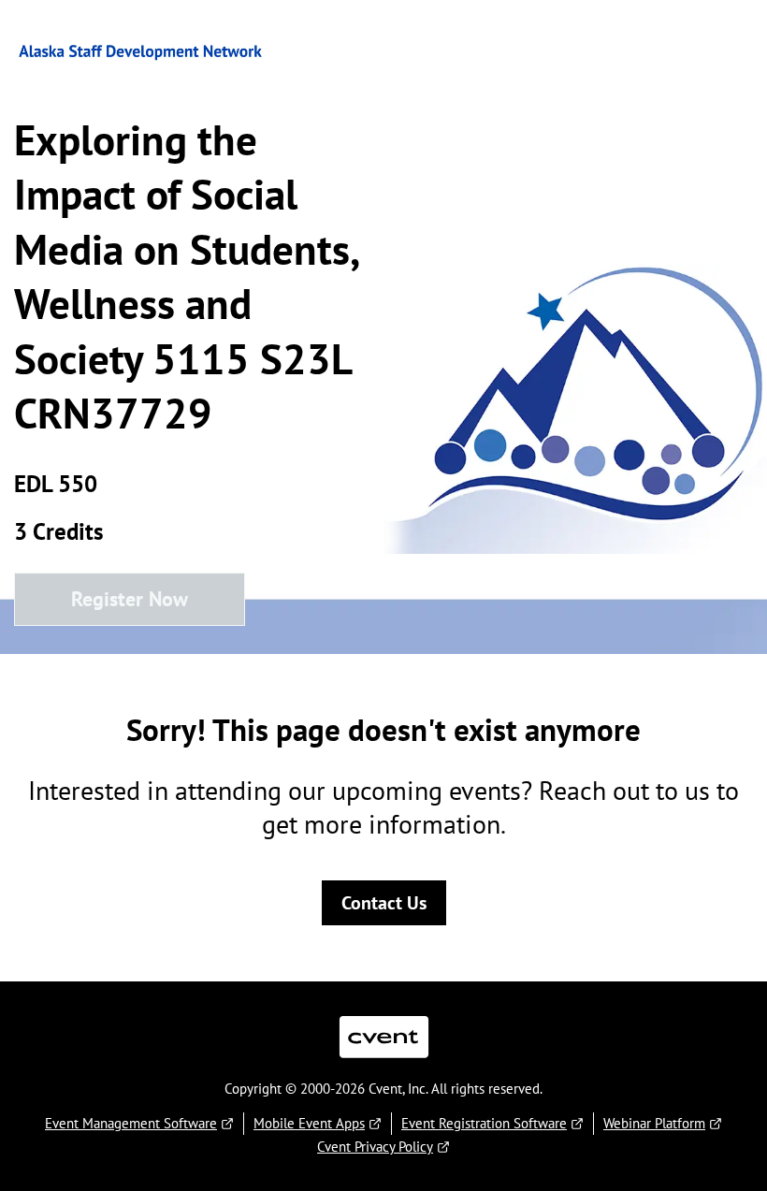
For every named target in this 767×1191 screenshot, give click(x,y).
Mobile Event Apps (309, 1123)
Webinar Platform (654, 1123)
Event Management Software (131, 1123)
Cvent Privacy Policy (375, 1146)
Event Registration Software (484, 1123)
